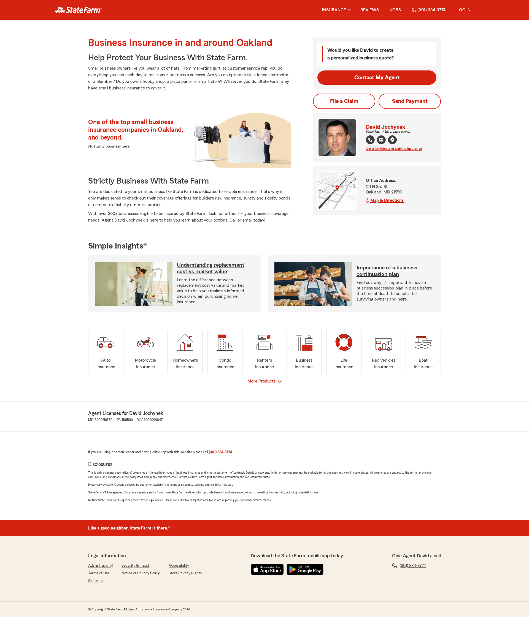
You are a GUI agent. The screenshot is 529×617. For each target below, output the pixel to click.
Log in (464, 10)
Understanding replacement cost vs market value (210, 268)
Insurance (334, 10)
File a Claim (344, 101)
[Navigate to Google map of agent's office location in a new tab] (392, 139)
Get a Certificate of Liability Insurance (394, 148)
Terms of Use (98, 573)
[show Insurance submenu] (348, 10)
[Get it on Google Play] (305, 569)
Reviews (369, 10)
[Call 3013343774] (370, 139)
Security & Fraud (135, 565)
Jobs (395, 10)
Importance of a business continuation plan (387, 271)
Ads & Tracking (100, 565)
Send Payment (410, 101)
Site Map (95, 581)
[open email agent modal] (381, 140)
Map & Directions (387, 200)
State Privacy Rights (185, 573)
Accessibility (179, 565)
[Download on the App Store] (267, 569)
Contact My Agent (377, 77)
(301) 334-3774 (431, 10)
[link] (78, 9)
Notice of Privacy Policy (141, 573)
